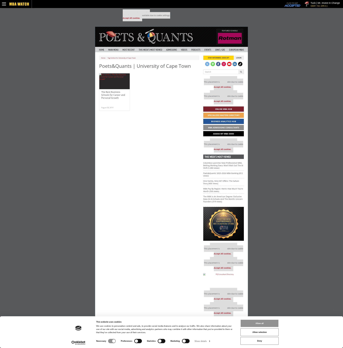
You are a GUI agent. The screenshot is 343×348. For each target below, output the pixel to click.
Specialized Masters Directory (224, 115)
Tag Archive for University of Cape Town (122, 58)
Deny (259, 341)
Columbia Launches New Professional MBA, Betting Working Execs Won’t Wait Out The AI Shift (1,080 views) (223, 165)
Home (101, 49)
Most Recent (128, 49)
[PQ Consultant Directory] (223, 279)
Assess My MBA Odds (223, 133)
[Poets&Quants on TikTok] (240, 64)
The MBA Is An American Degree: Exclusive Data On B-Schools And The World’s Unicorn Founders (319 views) (223, 199)
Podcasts (195, 49)
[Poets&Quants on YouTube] (229, 64)
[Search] (241, 71)
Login (238, 58)
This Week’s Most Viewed (150, 49)
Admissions (171, 49)
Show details (201, 341)
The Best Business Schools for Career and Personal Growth (113, 94)
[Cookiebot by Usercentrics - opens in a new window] (78, 343)
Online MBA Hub (223, 109)
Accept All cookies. (131, 18)
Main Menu (113, 49)
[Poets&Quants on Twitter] (207, 64)
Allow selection (259, 332)
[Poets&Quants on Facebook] (218, 64)
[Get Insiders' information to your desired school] (223, 224)
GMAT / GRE (220, 49)
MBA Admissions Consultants (223, 127)
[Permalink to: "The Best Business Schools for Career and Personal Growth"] (114, 81)
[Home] (146, 36)
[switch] (138, 341)
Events (207, 49)
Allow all (260, 323)
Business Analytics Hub (223, 121)
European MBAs (236, 49)
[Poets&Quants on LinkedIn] (235, 64)
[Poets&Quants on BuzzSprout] (213, 64)
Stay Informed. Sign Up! (218, 58)
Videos (184, 49)
